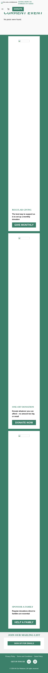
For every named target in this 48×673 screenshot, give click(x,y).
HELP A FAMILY (24, 622)
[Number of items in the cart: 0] (8, 9)
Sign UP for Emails (24, 643)
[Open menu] (2, 9)
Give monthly (24, 224)
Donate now (24, 422)
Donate (18, 9)
